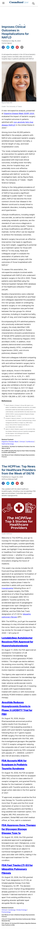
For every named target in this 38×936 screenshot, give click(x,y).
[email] (21, 47)
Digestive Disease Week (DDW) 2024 (19, 113)
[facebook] (3, 47)
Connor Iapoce (7, 43)
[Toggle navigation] (3, 3)
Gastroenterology (8, 444)
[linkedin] (12, 47)
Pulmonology (6, 912)
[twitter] (7, 47)
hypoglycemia (7, 588)
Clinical (22, 442)
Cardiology (11, 910)
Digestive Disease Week (10, 442)
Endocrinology (22, 910)
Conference (30, 442)
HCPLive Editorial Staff (9, 479)
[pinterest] (17, 47)
